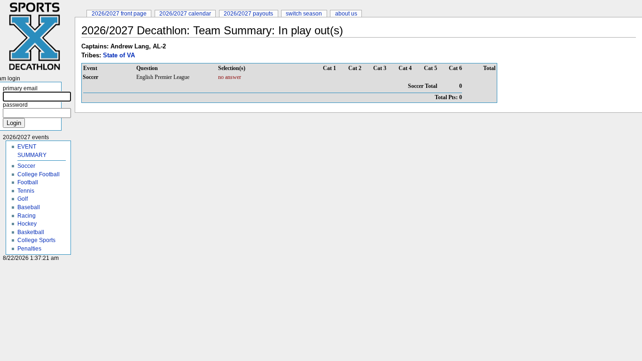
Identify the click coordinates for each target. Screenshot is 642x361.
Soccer (26, 166)
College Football (38, 174)
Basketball (30, 232)
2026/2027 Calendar (185, 13)
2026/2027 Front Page (119, 13)
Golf (22, 199)
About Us (346, 13)
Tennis (25, 191)
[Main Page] (37, 36)
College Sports (36, 240)
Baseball (28, 207)
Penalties (29, 248)
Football (27, 182)
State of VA (119, 55)
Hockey (27, 223)
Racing (26, 215)
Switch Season (304, 13)
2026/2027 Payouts (248, 13)
